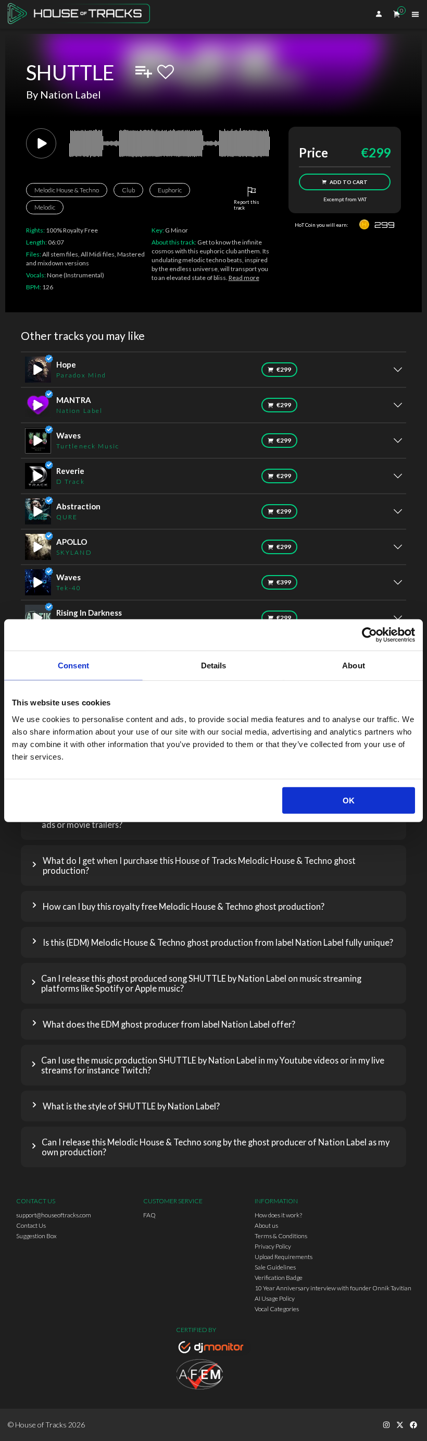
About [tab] (353, 665)
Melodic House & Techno (66, 190)
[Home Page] (82, 14)
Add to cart (349, 182)
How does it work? (278, 1215)
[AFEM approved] (213, 1376)
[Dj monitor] (213, 1349)
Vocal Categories (277, 1309)
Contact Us (31, 1225)
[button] (213, 865)
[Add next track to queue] (143, 72)
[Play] (41, 143)
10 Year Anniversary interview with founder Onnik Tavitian (333, 1288)
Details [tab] (214, 665)
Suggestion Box (36, 1236)
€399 (284, 582)
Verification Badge (279, 1277)
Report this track (246, 205)
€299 (284, 369)
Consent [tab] (73, 665)
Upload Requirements (283, 1257)
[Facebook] (413, 1425)
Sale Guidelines (275, 1267)
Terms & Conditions (281, 1236)
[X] (400, 1425)
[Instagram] (386, 1425)
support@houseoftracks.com (53, 1215)
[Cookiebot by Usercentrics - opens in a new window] (369, 635)
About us (266, 1225)
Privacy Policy (273, 1246)
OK (349, 800)
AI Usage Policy (275, 1298)
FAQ (149, 1215)
